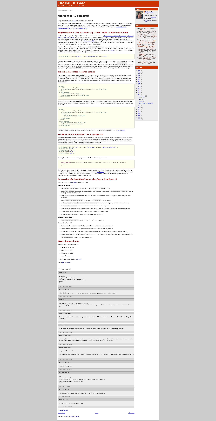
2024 (139, 75)
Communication (147, 30)
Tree (150, 57)
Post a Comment (63, 410)
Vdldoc (152, 61)
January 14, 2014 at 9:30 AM (65, 322)
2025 (139, 74)
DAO (155, 32)
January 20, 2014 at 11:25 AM (65, 359)
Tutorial (154, 57)
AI (145, 28)
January (141, 101)
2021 (139, 81)
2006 (139, 119)
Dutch (145, 35)
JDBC (146, 41)
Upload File (146, 58)
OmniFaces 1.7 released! (146, 103)
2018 (139, 87)
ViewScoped (142, 62)
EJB (138, 36)
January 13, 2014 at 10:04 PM (65, 286)
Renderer (141, 51)
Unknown (61, 272)
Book (138, 30)
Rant (150, 50)
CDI (141, 30)
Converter (153, 31)
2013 (139, 106)
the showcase (111, 50)
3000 (139, 70)
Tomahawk (139, 57)
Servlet (141, 54)
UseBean (153, 58)
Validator (148, 59)
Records (154, 50)
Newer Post (61, 413)
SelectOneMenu (143, 52)
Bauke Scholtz (63, 289)
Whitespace (144, 63)
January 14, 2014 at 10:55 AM (65, 332)
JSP (145, 43)
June (140, 99)
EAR (149, 35)
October (141, 98)
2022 (139, 79)
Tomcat (145, 57)
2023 (139, 77)
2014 (139, 94)
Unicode (140, 58)
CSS (138, 32)
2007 (139, 117)
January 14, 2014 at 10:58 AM (65, 344)
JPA (150, 41)
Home (96, 413)
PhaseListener (141, 49)
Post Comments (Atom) (72, 416)
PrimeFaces (140, 50)
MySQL (154, 44)
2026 (139, 72)
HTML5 (142, 39)
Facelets (154, 36)
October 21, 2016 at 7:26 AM (65, 407)
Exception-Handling (146, 36)
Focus (148, 37)
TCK (155, 55)
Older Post (131, 413)
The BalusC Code (71, 3)
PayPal (146, 21)
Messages (144, 44)
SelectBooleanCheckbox (149, 51)
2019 (139, 85)
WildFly (149, 63)
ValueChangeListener (145, 61)
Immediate (150, 39)
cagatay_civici (63, 347)
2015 (139, 92)
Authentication (153, 28)
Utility (143, 59)
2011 (139, 109)
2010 (139, 111)
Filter (144, 37)
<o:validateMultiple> (80, 28)
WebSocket (149, 62)
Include (155, 39)
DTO (141, 35)
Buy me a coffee (147, 20)
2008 (139, 115)
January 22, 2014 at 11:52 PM (65, 369)
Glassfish (153, 37)
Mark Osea (62, 399)
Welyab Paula (63, 372)
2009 (139, 113)
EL (140, 36)
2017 (139, 88)
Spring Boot (151, 54)
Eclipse (154, 35)
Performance (150, 48)
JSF (154, 40)
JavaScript (140, 41)
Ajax (148, 28)
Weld (154, 62)
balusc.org (153, 17)
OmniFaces (68, 262)
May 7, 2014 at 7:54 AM (64, 396)
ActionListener (140, 28)
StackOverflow (142, 55)
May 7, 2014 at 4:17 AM (64, 386)
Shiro (147, 54)
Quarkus (146, 50)
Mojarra (149, 44)
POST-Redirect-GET (151, 49)
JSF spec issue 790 (89, 41)
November (142, 96)
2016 (139, 90)
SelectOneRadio (151, 52)
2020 (139, 83)
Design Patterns (147, 33)
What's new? (73, 182)
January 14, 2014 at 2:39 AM (65, 310)
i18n (146, 39)
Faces (140, 37)
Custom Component (148, 32)
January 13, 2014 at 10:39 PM (65, 296)
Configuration (147, 31)
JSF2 (63, 262)
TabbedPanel (150, 55)
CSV (141, 32)
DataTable (139, 33)
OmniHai (152, 46)
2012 (139, 108)
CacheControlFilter (64, 28)
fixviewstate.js (121, 26)
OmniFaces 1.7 (72, 20)
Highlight (138, 39)
